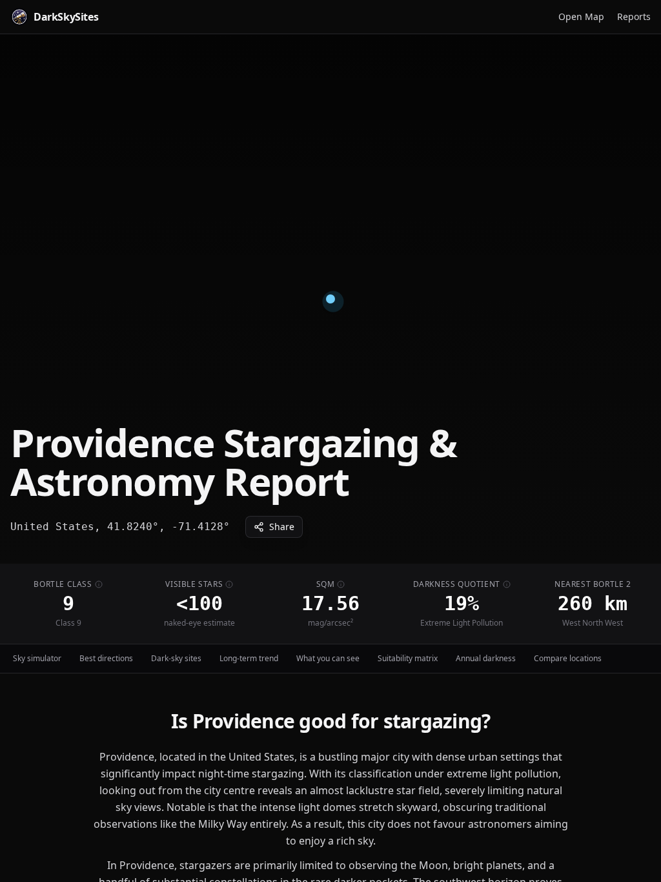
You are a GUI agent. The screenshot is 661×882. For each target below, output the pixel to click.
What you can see (328, 658)
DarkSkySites (66, 17)
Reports (634, 16)
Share (281, 526)
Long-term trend (248, 658)
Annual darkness (486, 658)
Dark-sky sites (176, 658)
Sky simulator (37, 658)
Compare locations (568, 658)
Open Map (581, 16)
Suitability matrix (408, 658)
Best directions (106, 658)
